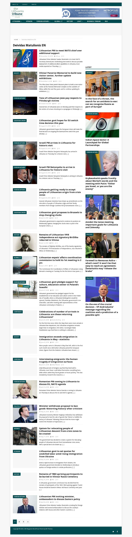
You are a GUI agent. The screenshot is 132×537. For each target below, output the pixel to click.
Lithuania (16, 21)
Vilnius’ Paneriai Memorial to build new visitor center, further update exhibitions (60, 76)
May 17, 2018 (45, 437)
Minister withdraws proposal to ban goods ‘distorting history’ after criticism (60, 407)
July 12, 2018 (44, 243)
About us (15, 4)
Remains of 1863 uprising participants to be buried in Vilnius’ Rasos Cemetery (61, 475)
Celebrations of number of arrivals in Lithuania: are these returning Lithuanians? (59, 314)
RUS (106, 21)
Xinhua (57, 56)
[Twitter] (113, 531)
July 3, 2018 (44, 266)
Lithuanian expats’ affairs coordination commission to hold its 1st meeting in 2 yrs (60, 260)
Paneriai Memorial (54, 87)
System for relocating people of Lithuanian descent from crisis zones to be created (60, 431)
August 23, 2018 (45, 148)
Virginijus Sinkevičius (65, 415)
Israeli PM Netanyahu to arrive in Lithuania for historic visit (57, 168)
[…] (60, 66)
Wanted (34, 4)
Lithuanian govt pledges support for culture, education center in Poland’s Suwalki (59, 285)
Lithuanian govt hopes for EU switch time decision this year (58, 121)
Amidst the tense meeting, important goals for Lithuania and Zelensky (101, 225)
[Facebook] (117, 531)
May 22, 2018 (45, 411)
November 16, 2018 (47, 56)
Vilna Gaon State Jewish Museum (53, 84)
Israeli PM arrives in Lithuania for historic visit (57, 144)
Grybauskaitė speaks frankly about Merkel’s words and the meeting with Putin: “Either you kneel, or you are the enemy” (101, 183)
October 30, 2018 (46, 104)
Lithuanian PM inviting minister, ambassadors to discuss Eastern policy (59, 498)
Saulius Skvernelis (62, 59)
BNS (56, 81)
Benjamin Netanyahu (61, 151)
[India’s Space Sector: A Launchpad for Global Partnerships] (102, 124)
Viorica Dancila (61, 390)
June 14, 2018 (45, 387)
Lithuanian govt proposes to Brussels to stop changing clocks (60, 213)
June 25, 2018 (45, 320)
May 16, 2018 (45, 459)
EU (59, 393)
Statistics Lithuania (61, 350)
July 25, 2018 (44, 218)
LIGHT (79, 21)
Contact (25, 4)
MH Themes (49, 529)
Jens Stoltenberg (56, 62)
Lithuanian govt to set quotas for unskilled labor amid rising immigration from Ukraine (60, 454)
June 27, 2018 (45, 290)
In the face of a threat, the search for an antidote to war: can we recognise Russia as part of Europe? (101, 102)
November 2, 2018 (46, 81)
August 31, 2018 (45, 126)
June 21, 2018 (45, 365)
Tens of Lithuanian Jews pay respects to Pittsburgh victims (60, 99)
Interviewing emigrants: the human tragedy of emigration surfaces (58, 360)
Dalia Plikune (56, 365)
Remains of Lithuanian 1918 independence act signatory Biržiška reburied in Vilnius (58, 237)
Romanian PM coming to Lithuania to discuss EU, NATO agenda (59, 383)
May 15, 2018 (45, 479)
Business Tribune (94, 21)
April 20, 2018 (45, 502)
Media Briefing (56, 320)
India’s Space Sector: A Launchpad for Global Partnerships (97, 142)
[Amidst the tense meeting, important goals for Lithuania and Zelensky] (102, 207)
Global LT (58, 21)
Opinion (29, 21)
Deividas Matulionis (51, 300)
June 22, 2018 (45, 342)
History (70, 21)
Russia (51, 510)
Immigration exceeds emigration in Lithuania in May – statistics (58, 338)
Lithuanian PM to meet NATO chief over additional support (60, 52)
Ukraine (70, 463)
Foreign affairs (43, 21)
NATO (78, 59)
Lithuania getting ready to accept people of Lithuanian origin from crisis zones (60, 192)
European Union (67, 129)
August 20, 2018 (45, 198)
